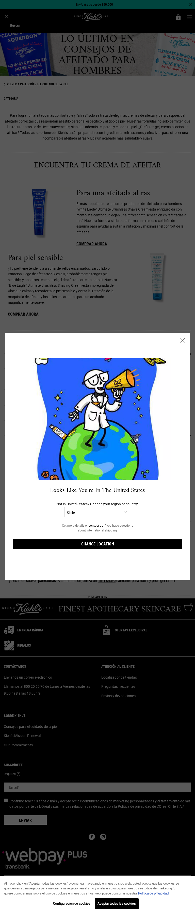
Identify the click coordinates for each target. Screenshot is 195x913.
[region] (97, 894)
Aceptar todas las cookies (117, 903)
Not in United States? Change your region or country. (97, 504)
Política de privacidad (153, 893)
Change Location (97, 544)
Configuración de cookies (71, 903)
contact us (96, 525)
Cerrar (182, 340)
